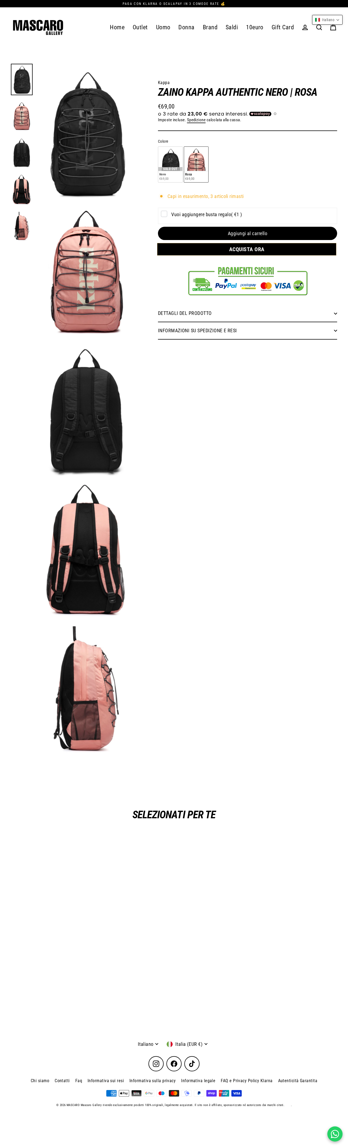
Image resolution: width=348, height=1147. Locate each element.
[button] (327, 19)
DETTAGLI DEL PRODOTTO (185, 313)
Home (117, 27)
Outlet (140, 27)
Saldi (232, 27)
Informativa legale (198, 1080)
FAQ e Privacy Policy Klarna (246, 1080)
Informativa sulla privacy (152, 1080)
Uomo (163, 27)
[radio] (170, 164)
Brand (210, 27)
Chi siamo (40, 1080)
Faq (78, 1080)
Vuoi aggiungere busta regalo (206, 215)
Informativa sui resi (106, 1080)
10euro (254, 27)
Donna (186, 27)
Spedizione (196, 119)
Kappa (164, 82)
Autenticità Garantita (297, 1080)
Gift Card (283, 27)
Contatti (62, 1080)
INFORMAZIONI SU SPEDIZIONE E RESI (197, 330)
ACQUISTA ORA (247, 249)
